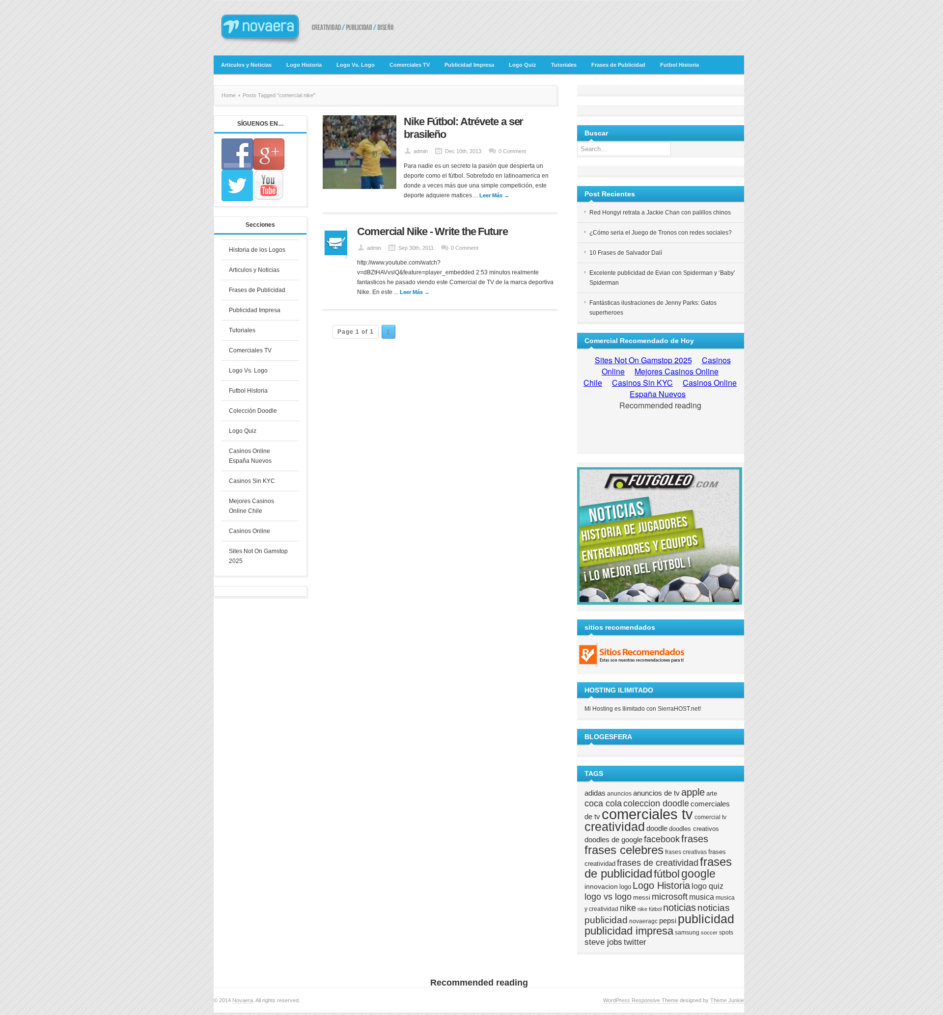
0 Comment (512, 151)
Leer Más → (494, 195)
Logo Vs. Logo (355, 65)
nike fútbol (650, 909)
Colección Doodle (253, 410)
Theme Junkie (727, 1000)
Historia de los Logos (257, 249)
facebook (662, 839)
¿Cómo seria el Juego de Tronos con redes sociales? (660, 232)
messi (641, 897)
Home (229, 95)
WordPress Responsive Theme (640, 1000)
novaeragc (643, 921)
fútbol (667, 874)
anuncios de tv (656, 793)
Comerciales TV (409, 65)
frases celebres (624, 849)
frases (694, 838)
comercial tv (710, 817)
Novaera (242, 1000)
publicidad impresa (628, 931)
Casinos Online (249, 531)
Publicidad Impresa (469, 65)
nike (628, 908)
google (698, 873)
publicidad (706, 919)
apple (693, 792)
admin (421, 151)
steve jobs (603, 942)
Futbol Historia (679, 65)
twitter (635, 942)
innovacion (601, 886)
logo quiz (707, 885)
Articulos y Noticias (246, 65)
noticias (679, 907)
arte (711, 793)
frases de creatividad (657, 863)
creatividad (614, 826)
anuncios (619, 793)
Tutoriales (564, 65)
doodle (656, 828)
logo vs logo (608, 897)
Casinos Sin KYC (252, 481)
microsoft (670, 897)
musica (701, 896)
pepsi (667, 921)
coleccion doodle (656, 803)
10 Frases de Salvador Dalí (625, 252)
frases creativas (686, 852)
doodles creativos (694, 828)
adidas (595, 793)
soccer (709, 932)
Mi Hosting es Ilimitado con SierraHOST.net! (642, 708)
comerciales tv (647, 814)
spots (726, 932)
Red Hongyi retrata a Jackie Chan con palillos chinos (660, 212)
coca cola (603, 803)
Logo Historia (304, 65)
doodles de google (613, 840)
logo (625, 886)
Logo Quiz (522, 65)
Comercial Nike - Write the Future (432, 231)
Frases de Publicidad (618, 65)
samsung (687, 932)
